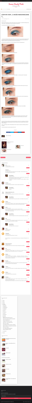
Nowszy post (3, 157)
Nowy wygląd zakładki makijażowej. (7, 328)
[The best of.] (17, 146)
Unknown (6, 201)
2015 (3, 301)
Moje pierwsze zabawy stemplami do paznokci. (9, 318)
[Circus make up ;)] (4, 150)
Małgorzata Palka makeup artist (9, 192)
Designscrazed (12, 401)
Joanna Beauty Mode (16, 4)
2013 (3, 304)
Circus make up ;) (9, 149)
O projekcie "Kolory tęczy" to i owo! (7, 321)
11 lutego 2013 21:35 (7, 267)
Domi (6, 218)
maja (4, 313)
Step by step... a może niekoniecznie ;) (8, 322)
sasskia (6, 228)
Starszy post (28, 157)
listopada (4, 306)
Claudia (6, 207)
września (4, 308)
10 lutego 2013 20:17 (7, 170)
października (5, 307)
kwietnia (4, 314)
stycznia (4, 331)
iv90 (6, 248)
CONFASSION (7, 233)
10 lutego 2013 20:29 (11, 176)
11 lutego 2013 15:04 (7, 249)
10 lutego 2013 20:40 (8, 183)
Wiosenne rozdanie (8, 359)
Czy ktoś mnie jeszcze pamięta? (6, 357)
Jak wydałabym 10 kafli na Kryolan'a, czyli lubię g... (9, 324)
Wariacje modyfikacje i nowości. (7, 329)
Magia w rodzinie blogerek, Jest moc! (7, 317)
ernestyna (6, 182)
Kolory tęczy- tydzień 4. (6, 323)
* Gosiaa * (6, 266)
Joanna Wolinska (8, 135)
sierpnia (4, 309)
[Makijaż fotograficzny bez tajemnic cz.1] (4, 144)
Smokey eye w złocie (8, 364)
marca (4, 315)
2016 (3, 300)
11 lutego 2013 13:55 (7, 244)
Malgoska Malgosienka (8, 243)
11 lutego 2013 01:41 (7, 219)
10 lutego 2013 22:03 (11, 188)
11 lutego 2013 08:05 (8, 229)
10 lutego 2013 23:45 (7, 202)
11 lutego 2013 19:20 (7, 261)
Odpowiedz (28, 173)
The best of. (22, 145)
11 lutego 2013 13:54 (7, 234)
